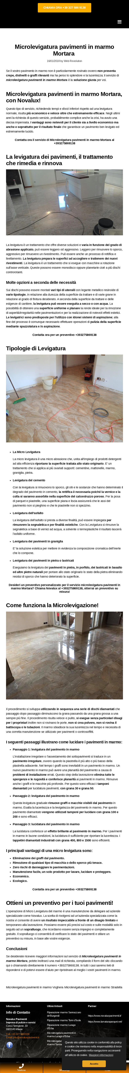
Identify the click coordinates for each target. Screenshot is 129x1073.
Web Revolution (73, 60)
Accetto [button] (94, 1063)
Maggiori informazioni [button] (101, 1055)
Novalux (36, 915)
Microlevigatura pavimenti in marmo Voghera (34, 987)
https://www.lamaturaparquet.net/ (105, 1021)
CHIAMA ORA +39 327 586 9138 (64, 7)
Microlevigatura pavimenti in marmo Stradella (93, 987)
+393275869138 (64, 143)
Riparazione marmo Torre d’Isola (64, 1020)
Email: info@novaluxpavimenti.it (22, 1037)
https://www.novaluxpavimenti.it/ (104, 1015)
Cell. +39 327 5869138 (17, 1034)
